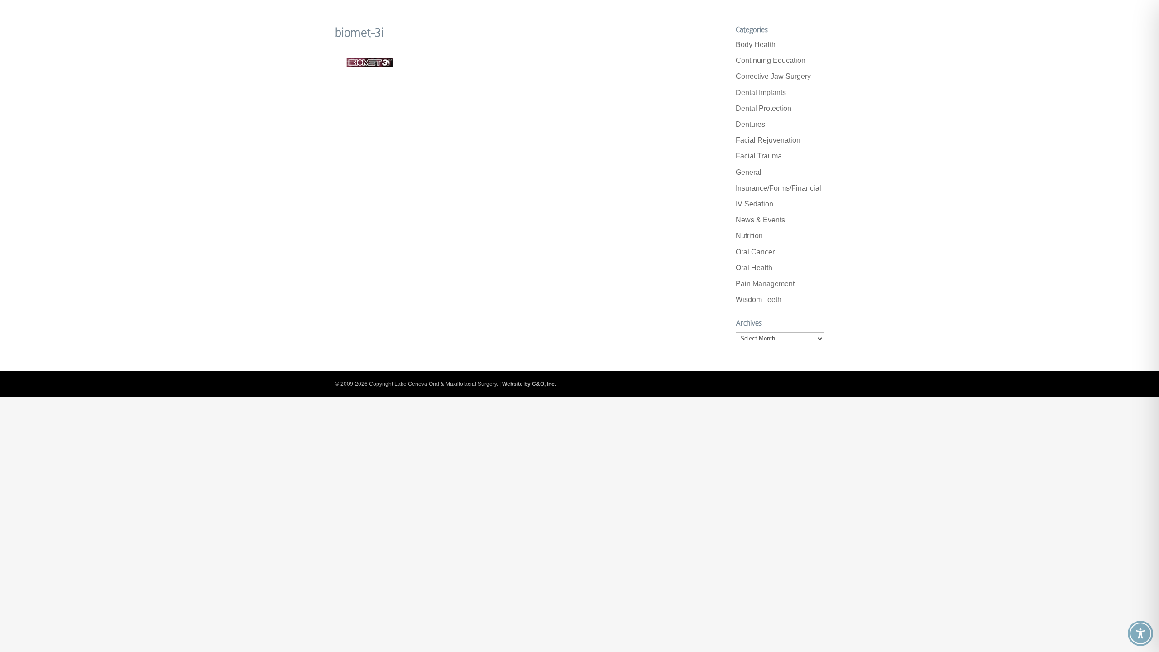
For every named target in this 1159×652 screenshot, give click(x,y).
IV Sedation (754, 204)
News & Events (760, 220)
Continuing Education (770, 60)
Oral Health (754, 268)
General (748, 172)
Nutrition (749, 236)
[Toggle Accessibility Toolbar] (1140, 633)
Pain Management (765, 284)
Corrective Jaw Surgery (773, 76)
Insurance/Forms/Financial (778, 188)
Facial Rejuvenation (768, 140)
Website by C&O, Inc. (529, 384)
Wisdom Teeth (758, 299)
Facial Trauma (759, 156)
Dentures (750, 124)
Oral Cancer (755, 252)
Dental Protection (763, 108)
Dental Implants (761, 92)
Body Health (756, 44)
